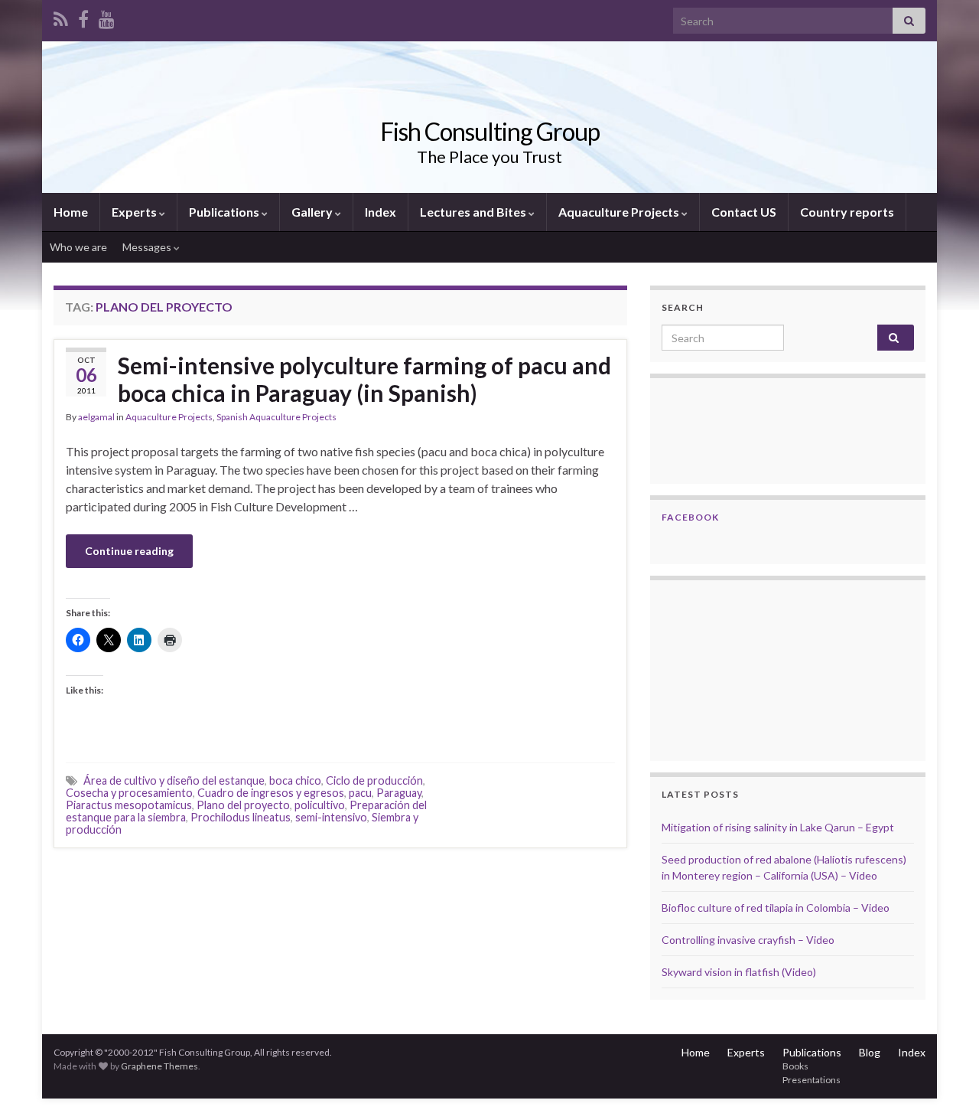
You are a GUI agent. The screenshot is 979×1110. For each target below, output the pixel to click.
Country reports (847, 211)
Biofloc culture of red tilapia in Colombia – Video (776, 907)
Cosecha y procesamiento (129, 792)
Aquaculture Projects (619, 211)
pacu (360, 792)
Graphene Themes (159, 1066)
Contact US (743, 211)
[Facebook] (83, 16)
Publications (225, 211)
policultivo (319, 804)
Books (795, 1066)
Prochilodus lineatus (240, 817)
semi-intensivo (331, 817)
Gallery (313, 211)
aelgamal (96, 417)
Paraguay (398, 792)
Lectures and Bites (474, 211)
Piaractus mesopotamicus (129, 804)
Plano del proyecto (243, 804)
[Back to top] (944, 1075)
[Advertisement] (738, 668)
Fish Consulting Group (490, 131)
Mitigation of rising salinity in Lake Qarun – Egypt (778, 827)
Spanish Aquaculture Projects (276, 417)
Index (380, 211)
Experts (135, 211)
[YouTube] (107, 16)
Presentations (811, 1080)
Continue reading (129, 550)
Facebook (690, 517)
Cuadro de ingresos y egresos (270, 792)
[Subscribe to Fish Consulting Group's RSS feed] (61, 16)
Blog (869, 1052)
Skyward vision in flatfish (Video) (739, 971)
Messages (148, 246)
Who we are (78, 246)
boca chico (295, 780)
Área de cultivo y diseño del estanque (174, 780)
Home (71, 211)
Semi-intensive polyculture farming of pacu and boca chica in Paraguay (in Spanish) (364, 378)
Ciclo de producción (374, 780)
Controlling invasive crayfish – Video (748, 939)
